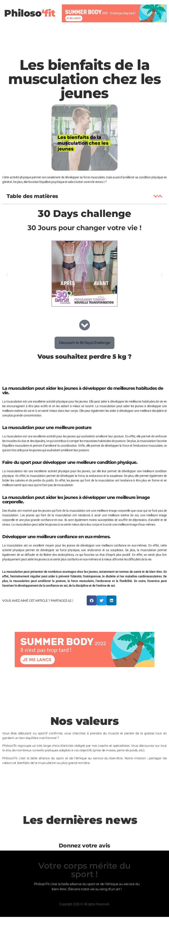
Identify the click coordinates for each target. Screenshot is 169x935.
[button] (155, 196)
